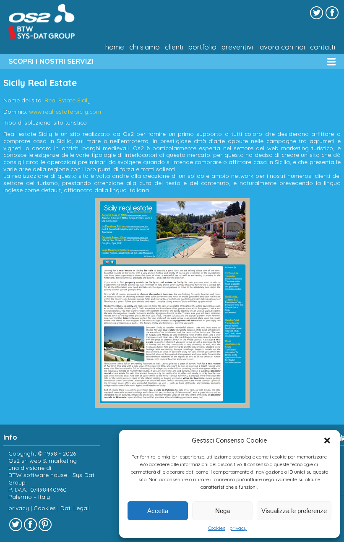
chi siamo (144, 47)
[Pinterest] (45, 524)
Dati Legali (75, 508)
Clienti (174, 47)
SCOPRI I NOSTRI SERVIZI (51, 61)
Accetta (157, 510)
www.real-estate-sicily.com (65, 111)
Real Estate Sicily (67, 100)
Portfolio (202, 47)
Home (114, 47)
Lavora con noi (281, 47)
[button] (327, 440)
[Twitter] (316, 12)
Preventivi (237, 47)
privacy (238, 528)
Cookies (216, 528)
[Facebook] (332, 12)
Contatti (322, 47)
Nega (222, 510)
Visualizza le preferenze (294, 510)
